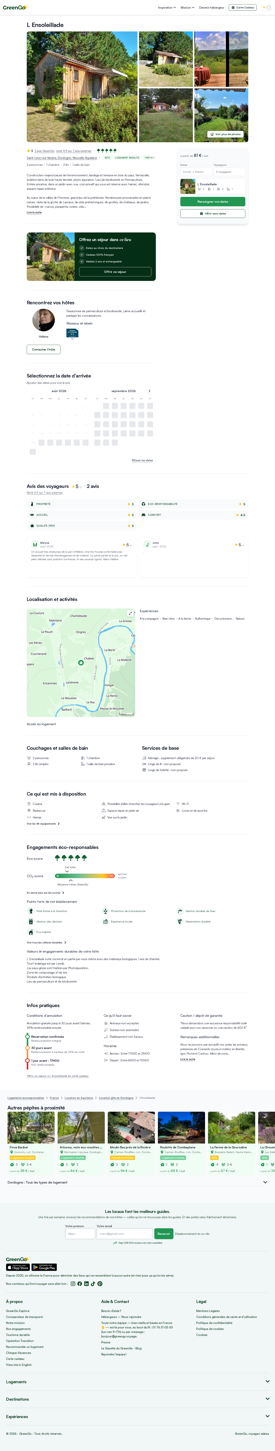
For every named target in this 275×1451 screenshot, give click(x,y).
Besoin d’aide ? (111, 1311)
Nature (240, 618)
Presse (105, 1342)
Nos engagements (18, 1329)
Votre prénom (74, 1226)
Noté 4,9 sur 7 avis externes (45, 492)
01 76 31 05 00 (162, 1327)
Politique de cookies (210, 1329)
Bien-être (168, 618)
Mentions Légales (208, 1311)
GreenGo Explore (17, 1311)
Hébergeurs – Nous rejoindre (121, 1317)
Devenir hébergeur (211, 7)
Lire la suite (34, 212)
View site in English (19, 1365)
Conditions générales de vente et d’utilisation (226, 1317)
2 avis (45, 151)
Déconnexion (223, 618)
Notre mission (15, 1323)
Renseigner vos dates (213, 201)
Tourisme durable (18, 1335)
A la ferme (184, 618)
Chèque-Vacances (18, 1353)
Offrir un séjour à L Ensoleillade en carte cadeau (57, 1075)
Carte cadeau (15, 1359)
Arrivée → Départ (193, 171)
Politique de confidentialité (214, 1323)
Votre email (104, 1226)
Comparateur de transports (24, 1317)
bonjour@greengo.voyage (119, 1336)
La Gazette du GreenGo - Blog (121, 1348)
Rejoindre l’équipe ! (113, 1354)
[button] (18, 1267)
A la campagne (149, 618)
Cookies (201, 1335)
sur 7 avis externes (79, 151)
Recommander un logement (24, 1347)
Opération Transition (20, 1341)
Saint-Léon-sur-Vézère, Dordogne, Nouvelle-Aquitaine (62, 158)
